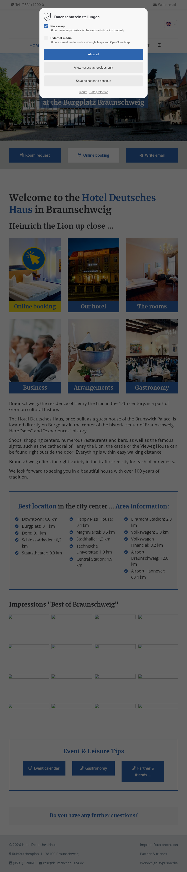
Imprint (83, 92)
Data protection (98, 92)
